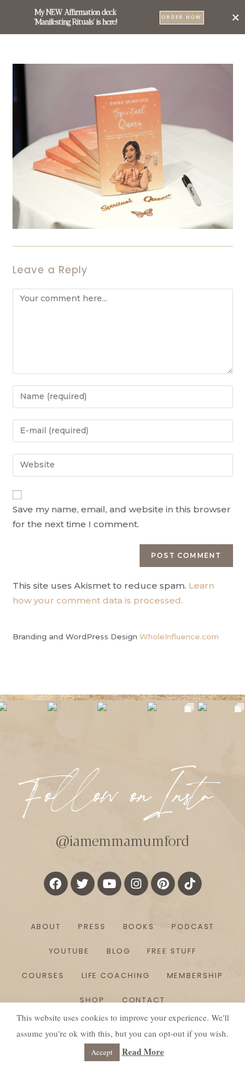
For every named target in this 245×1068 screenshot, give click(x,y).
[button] (235, 17)
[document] (122, 534)
